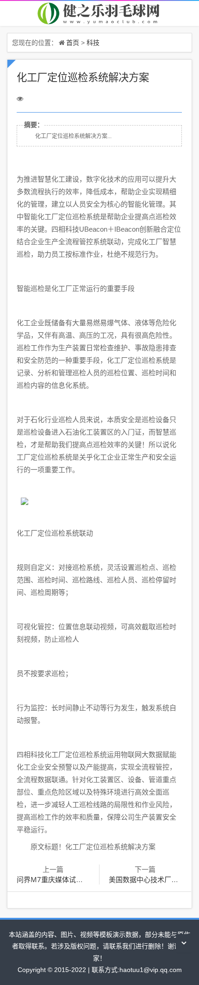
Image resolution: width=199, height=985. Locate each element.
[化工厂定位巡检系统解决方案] (99, 12)
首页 (72, 42)
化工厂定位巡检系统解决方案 (83, 77)
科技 (93, 42)
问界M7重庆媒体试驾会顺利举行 (67, 879)
